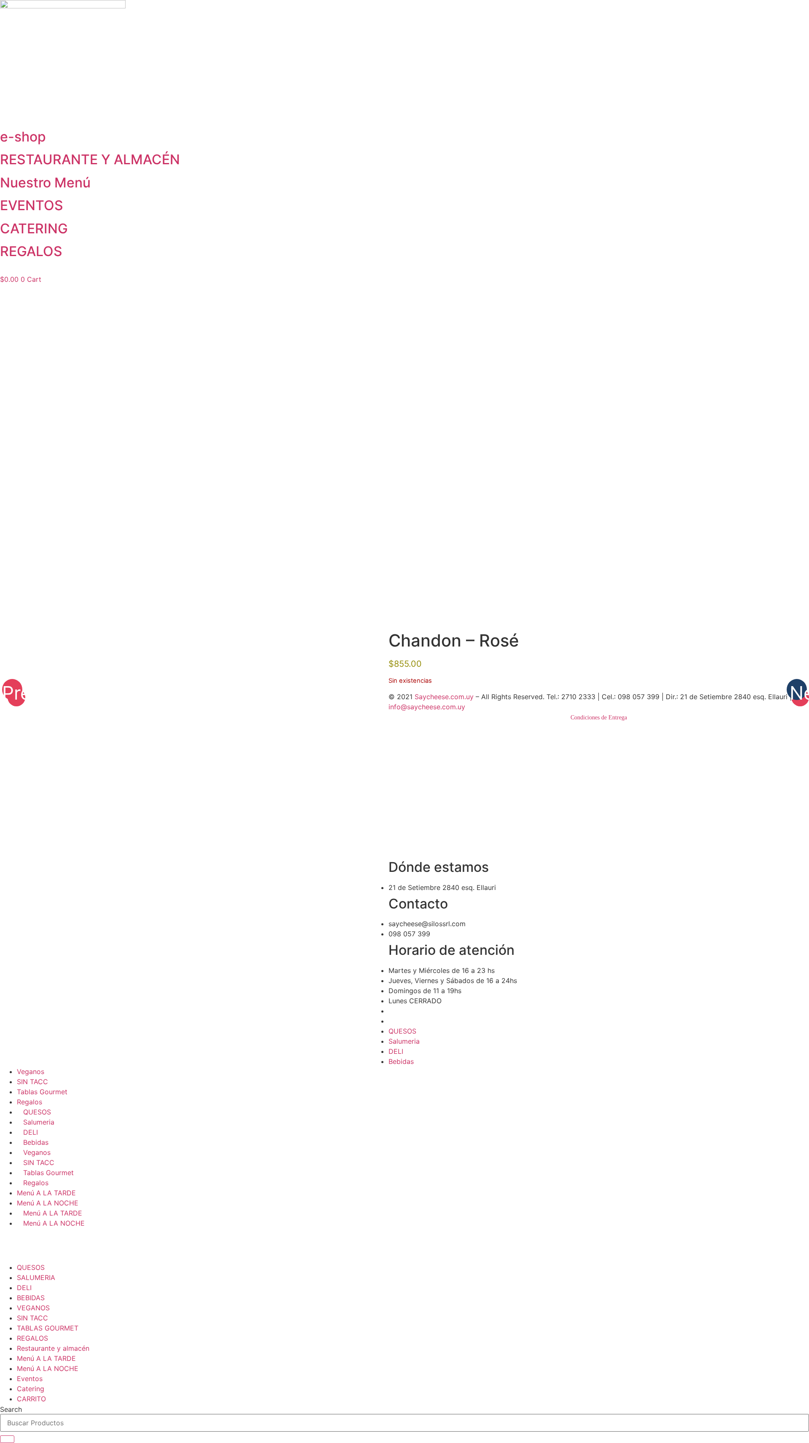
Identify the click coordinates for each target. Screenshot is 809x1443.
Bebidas (401, 1061)
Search (11, 1409)
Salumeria (404, 1041)
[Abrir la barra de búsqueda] (404, 270)
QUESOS (402, 1031)
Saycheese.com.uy (444, 696)
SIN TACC (32, 1081)
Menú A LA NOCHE (47, 1203)
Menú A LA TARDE (46, 1193)
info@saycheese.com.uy (426, 707)
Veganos (30, 1071)
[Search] (7, 1439)
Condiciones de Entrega (599, 717)
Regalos (29, 1102)
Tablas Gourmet (42, 1092)
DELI (395, 1051)
